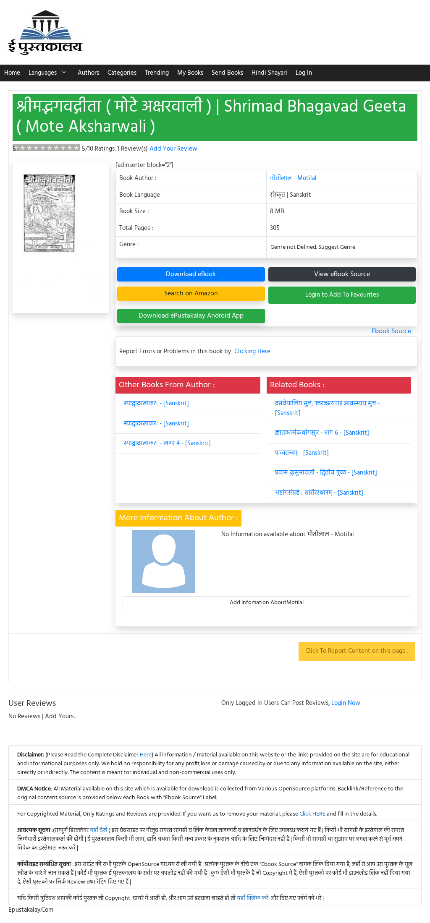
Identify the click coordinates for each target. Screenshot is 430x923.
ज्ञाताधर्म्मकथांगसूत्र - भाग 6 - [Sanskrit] (322, 433)
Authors (88, 73)
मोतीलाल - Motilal (293, 178)
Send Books (227, 73)
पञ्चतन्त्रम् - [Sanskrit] (302, 453)
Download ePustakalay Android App (191, 315)
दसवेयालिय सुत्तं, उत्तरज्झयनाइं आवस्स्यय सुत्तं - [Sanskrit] (327, 408)
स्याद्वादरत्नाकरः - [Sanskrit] (156, 404)
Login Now (345, 703)
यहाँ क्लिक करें (252, 898)
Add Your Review (173, 149)
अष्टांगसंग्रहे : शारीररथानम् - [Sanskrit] (319, 493)
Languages (43, 73)
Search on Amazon (191, 293)
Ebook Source (391, 331)
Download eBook (191, 274)
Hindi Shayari (269, 73)
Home (12, 73)
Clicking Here (252, 352)
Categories (122, 73)
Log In (304, 73)
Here (146, 755)
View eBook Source (342, 274)
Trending (157, 73)
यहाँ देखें (99, 830)
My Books (190, 73)
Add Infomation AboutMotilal (267, 603)
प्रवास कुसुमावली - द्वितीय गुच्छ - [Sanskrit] (326, 473)
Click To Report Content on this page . (356, 651)
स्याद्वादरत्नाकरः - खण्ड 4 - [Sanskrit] (167, 443)
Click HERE (312, 814)
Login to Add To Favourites (342, 295)
